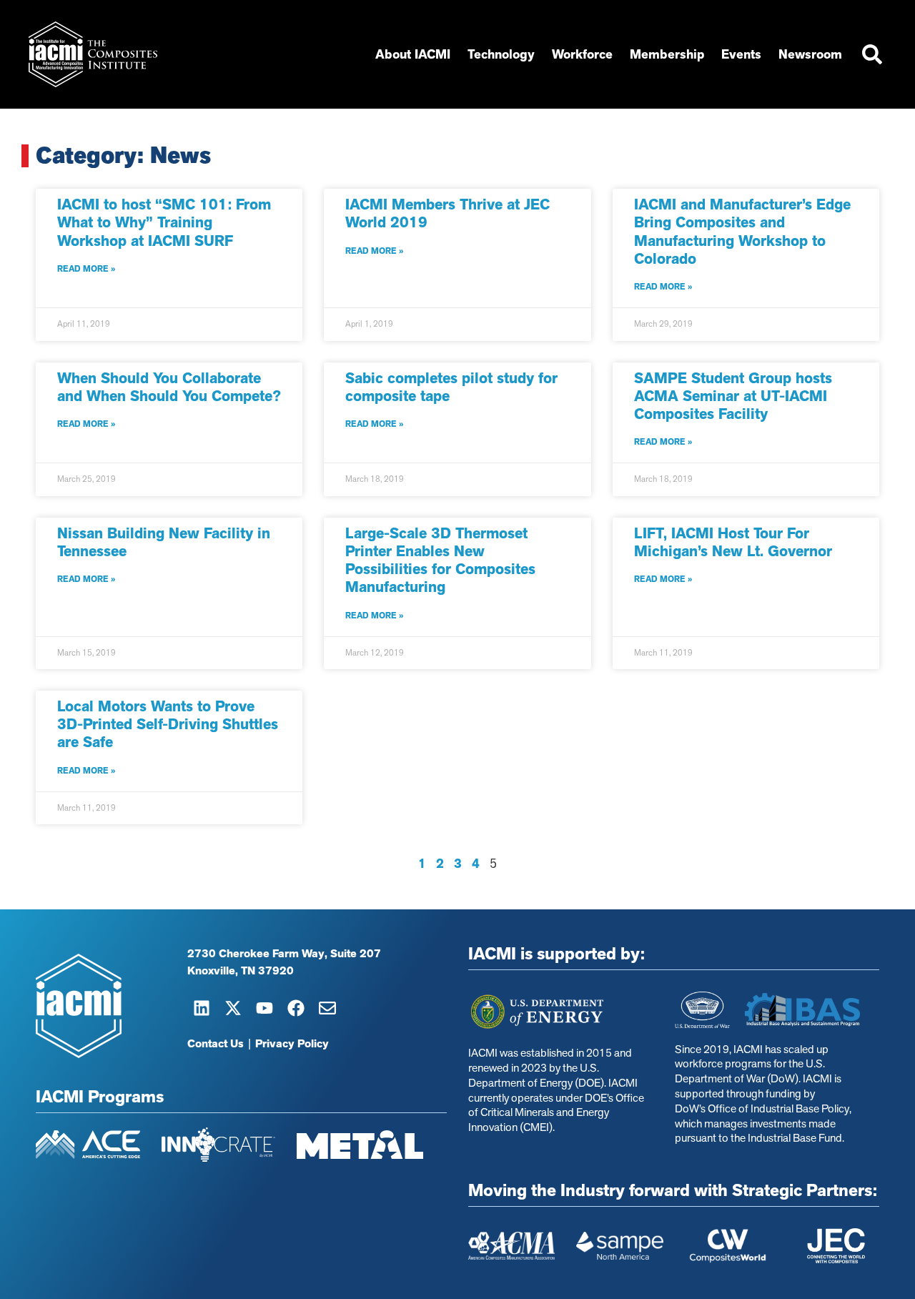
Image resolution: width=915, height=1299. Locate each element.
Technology (501, 54)
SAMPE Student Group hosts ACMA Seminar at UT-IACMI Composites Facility (733, 396)
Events (741, 54)
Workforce (582, 54)
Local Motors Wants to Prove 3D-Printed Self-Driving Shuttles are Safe (167, 724)
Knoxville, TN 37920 (240, 971)
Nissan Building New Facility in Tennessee (163, 542)
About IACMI (412, 54)
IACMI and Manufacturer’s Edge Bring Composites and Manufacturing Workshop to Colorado (742, 231)
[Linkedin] (201, 1008)
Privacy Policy (292, 1044)
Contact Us (215, 1044)
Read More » (86, 269)
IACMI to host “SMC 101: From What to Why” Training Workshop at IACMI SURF (164, 222)
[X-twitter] (233, 1008)
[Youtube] (264, 1008)
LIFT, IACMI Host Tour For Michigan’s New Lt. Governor (733, 542)
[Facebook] (296, 1008)
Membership (667, 54)
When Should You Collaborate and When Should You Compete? (169, 387)
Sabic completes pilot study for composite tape (451, 387)
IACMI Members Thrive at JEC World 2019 (447, 213)
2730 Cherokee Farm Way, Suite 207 (284, 954)
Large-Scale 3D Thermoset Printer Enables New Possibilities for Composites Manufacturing (440, 560)
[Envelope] (327, 1008)
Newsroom (810, 54)
